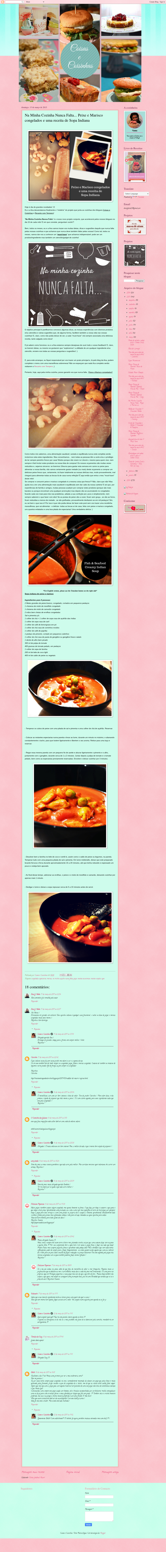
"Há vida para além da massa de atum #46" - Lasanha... (136, 354)
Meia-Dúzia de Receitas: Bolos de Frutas (135, 366)
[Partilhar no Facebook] (68, 975)
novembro (132, 304)
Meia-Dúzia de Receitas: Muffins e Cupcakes (135, 433)
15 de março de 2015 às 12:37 (51, 1009)
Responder (34, 1001)
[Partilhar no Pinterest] (71, 975)
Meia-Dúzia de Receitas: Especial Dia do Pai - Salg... (136, 395)
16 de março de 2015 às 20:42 (64, 1236)
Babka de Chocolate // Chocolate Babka (135, 410)
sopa (103, 978)
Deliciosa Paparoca (37, 1204)
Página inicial (73, 1472)
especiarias (42, 978)
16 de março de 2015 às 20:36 (64, 1092)
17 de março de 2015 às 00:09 (61, 1265)
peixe (75, 978)
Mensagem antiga (110, 1472)
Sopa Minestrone (134, 360)
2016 (129, 293)
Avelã (33, 1372)
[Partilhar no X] (66, 975)
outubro (131, 308)
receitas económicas (84, 978)
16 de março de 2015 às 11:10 (57, 1118)
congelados (35, 978)
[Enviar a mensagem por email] (61, 975)
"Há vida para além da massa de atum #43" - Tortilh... (136, 447)
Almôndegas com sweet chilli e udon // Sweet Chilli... (135, 455)
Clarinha (34, 1057)
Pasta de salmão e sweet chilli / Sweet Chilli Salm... (136, 342)
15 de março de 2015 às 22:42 (48, 1057)
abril (131, 333)
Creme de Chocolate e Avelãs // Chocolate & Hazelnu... (135, 425)
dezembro (132, 300)
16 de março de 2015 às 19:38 (55, 1204)
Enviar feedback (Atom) (37, 1477)
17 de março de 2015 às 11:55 (48, 1294)
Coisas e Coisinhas (43, 1034)
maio (131, 329)
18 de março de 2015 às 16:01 (45, 1372)
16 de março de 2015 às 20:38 (64, 1143)
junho (131, 325)
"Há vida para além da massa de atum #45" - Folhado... (136, 378)
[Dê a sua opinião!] (63, 975)
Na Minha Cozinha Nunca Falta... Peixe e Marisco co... (136, 403)
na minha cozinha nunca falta (63, 978)
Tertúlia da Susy (36, 1337)
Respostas (37, 1029)
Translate (141, 197)
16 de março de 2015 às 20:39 (64, 1181)
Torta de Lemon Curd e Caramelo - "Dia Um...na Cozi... (136, 463)
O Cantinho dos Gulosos (39, 1118)
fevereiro (132, 471)
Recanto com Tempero (43, 366)
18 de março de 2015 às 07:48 (53, 1337)
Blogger (103, 1533)
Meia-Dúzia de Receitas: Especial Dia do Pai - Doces (136, 386)
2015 (129, 297)
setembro (132, 312)
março (131, 337)
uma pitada (34, 1161)
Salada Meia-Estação (135, 372)
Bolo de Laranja (134, 348)
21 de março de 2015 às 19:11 (63, 1313)
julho (131, 321)
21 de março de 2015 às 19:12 (63, 1415)
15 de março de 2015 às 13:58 (64, 1034)
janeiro (131, 475)
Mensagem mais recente (32, 1472)
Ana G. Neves (35, 994)
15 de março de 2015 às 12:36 (51, 994)
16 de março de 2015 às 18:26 (49, 1161)
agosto (131, 317)
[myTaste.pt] (128, 487)
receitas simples (96, 978)
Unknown (34, 1294)
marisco (49, 978)
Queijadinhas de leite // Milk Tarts (136, 440)
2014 (129, 480)
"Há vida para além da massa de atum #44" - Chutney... (136, 417)
